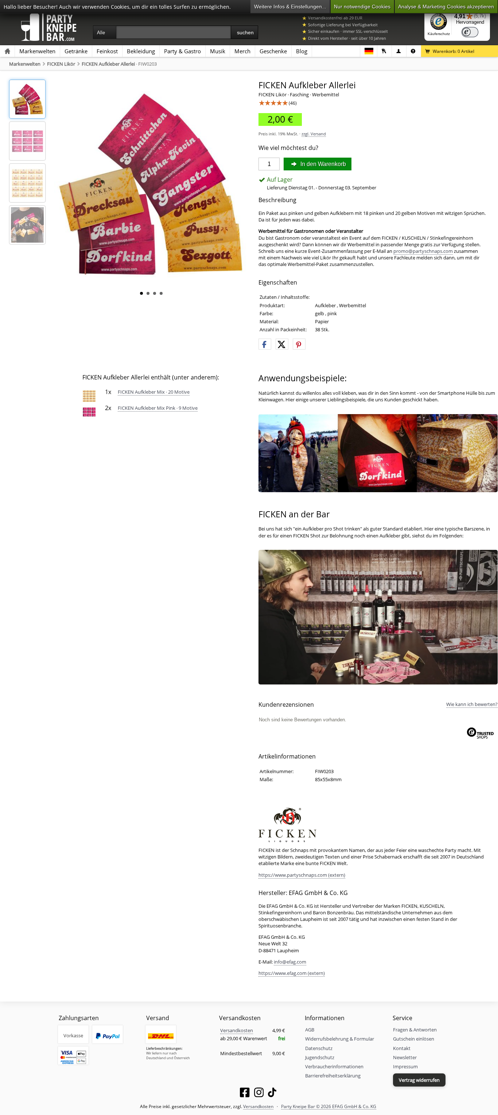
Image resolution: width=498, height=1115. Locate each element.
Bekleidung (141, 51)
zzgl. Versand (313, 133)
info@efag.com (290, 961)
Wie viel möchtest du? (288, 148)
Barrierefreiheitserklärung (333, 1075)
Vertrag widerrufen (419, 1080)
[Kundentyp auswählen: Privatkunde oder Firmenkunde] (399, 51)
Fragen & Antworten (415, 1029)
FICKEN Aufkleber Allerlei (108, 64)
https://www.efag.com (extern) (291, 973)
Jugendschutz (319, 1057)
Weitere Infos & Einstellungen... (290, 6)
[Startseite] (7, 51)
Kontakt (402, 1048)
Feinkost (107, 51)
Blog (301, 51)
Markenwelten (37, 51)
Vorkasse (73, 1035)
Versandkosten (236, 1030)
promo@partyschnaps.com (423, 251)
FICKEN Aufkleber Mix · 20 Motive (154, 392)
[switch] (470, 32)
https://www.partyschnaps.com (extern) (301, 875)
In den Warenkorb (322, 164)
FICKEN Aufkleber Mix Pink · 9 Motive (158, 408)
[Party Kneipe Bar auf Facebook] (244, 1094)
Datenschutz (318, 1048)
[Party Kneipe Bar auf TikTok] (272, 1094)
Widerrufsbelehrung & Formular (339, 1038)
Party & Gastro (182, 51)
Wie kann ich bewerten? (472, 704)
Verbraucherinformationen (334, 1066)
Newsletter (405, 1057)
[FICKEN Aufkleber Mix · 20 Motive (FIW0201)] (89, 395)
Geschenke (273, 51)
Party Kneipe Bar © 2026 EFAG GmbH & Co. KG (328, 1106)
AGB (309, 1029)
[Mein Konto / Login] (384, 51)
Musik (217, 51)
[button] (265, 344)
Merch (242, 51)
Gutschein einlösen (413, 1038)
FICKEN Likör (61, 64)
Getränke (76, 51)
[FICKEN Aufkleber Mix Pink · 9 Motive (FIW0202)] (89, 411)
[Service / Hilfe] (413, 51)
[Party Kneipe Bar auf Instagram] (259, 1094)
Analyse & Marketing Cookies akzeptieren (446, 6)
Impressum (405, 1066)
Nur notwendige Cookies (362, 6)
